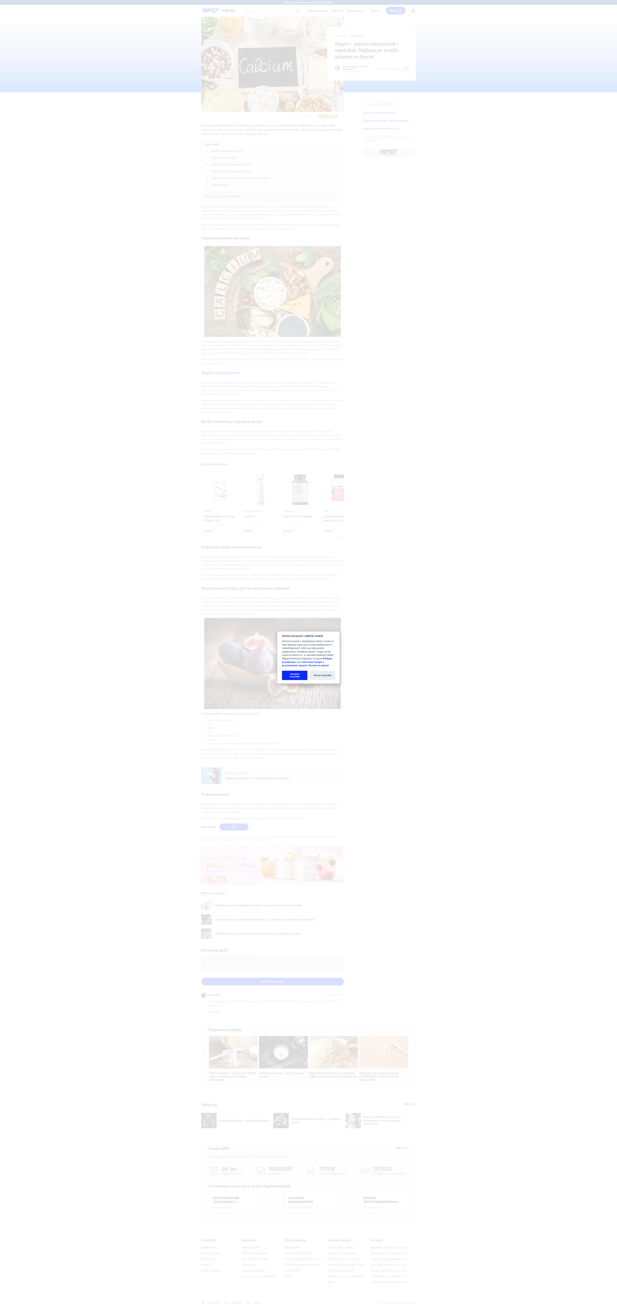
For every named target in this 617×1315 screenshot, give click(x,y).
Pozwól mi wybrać (318, 665)
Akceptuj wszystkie (295, 675)
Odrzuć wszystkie (322, 675)
